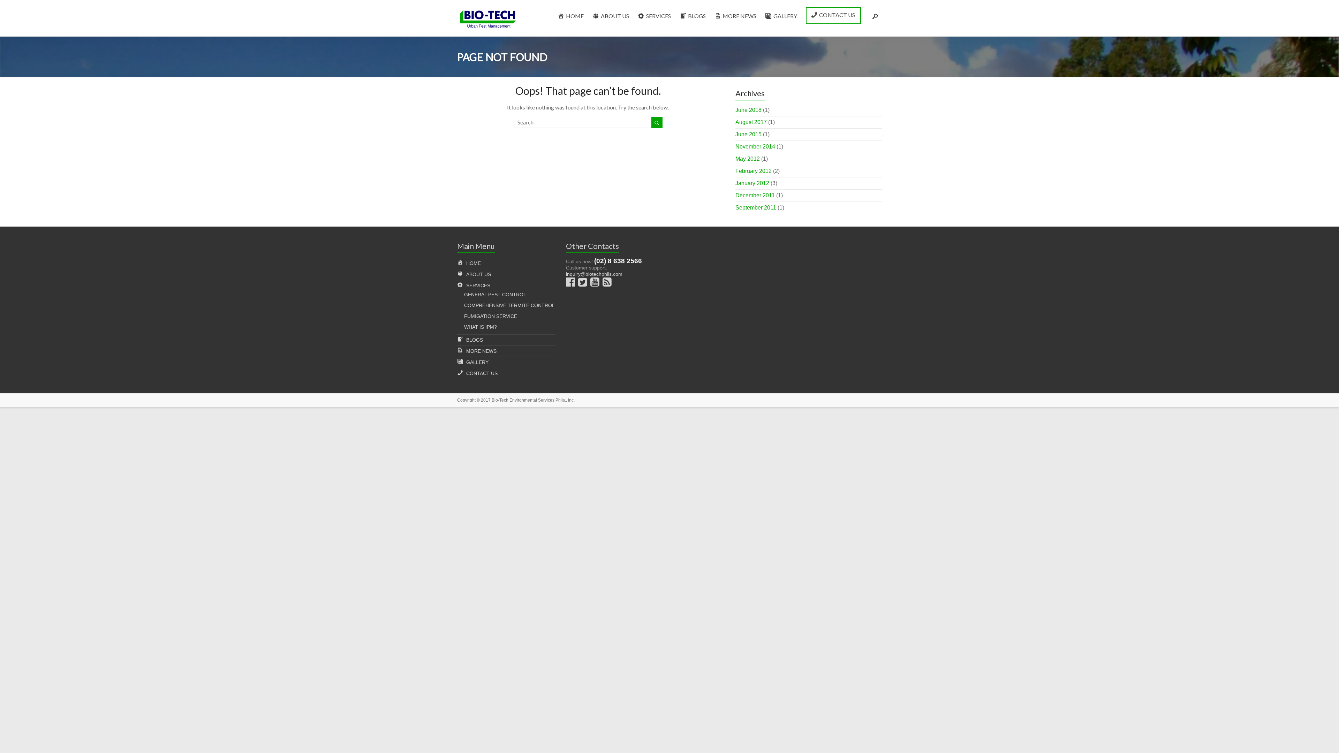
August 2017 (751, 122)
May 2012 (747, 159)
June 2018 (748, 110)
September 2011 (755, 208)
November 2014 (755, 147)
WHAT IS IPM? (480, 327)
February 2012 (753, 171)
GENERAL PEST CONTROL (495, 294)
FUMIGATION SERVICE (490, 316)
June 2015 (748, 134)
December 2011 (755, 195)
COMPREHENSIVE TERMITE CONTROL (509, 305)
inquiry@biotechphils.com (594, 274)
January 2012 (752, 183)
